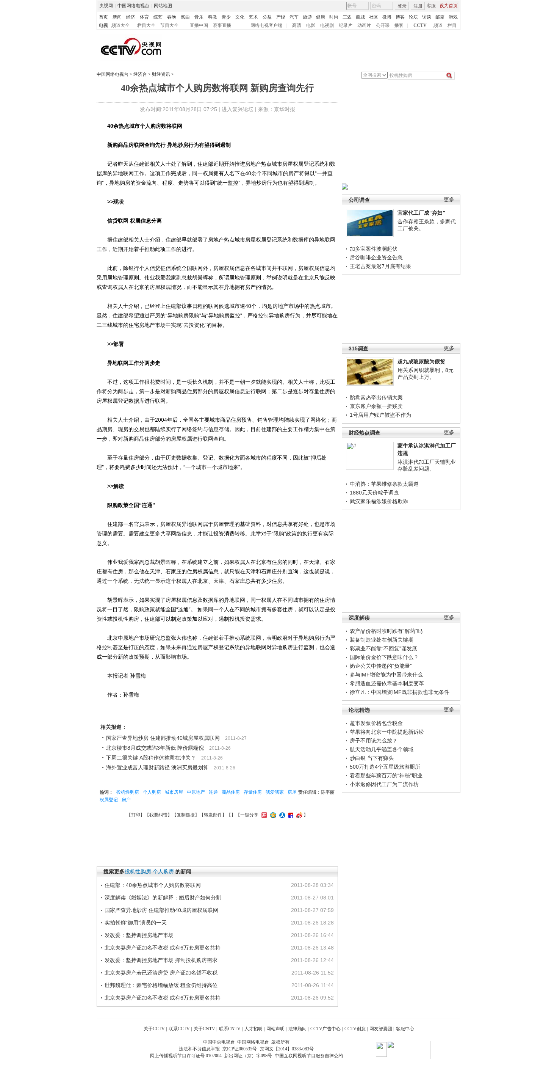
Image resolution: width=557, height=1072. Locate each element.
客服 (431, 5)
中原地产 (196, 792)
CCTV (420, 25)
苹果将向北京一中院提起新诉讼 (387, 732)
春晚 (171, 17)
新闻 (117, 17)
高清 (296, 25)
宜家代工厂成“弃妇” (421, 213)
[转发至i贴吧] (289, 815)
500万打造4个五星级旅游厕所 (385, 767)
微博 (386, 17)
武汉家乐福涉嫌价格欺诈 (379, 501)
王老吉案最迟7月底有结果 (380, 266)
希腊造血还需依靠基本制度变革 (387, 683)
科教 (212, 17)
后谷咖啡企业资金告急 (376, 257)
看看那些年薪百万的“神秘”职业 (386, 775)
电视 (103, 25)
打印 (135, 815)
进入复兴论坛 (237, 109)
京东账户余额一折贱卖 (376, 406)
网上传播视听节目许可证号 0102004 (186, 1055)
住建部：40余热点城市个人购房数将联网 (153, 885)
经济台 (140, 74)
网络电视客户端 (266, 25)
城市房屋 (174, 792)
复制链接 (186, 815)
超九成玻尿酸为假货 (421, 361)
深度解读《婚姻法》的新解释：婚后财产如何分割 (163, 898)
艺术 (253, 17)
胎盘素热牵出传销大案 (376, 397)
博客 (400, 17)
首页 (103, 17)
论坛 (413, 17)
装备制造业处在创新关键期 (381, 640)
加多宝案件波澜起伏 (373, 249)
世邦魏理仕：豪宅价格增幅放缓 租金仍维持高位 (161, 985)
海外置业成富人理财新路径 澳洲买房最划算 (157, 767)
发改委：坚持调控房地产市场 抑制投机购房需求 (161, 960)
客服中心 (405, 1028)
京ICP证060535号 (239, 1049)
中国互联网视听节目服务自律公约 (309, 1055)
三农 (347, 17)
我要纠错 (158, 815)
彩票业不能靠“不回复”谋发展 (383, 648)
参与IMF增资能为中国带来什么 (386, 675)
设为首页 (449, 5)
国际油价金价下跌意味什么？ (384, 657)
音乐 (198, 17)
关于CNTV (204, 1028)
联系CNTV (230, 1028)
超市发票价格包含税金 (376, 723)
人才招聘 (253, 1028)
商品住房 (231, 792)
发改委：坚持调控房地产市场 (139, 935)
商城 (360, 17)
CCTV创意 (355, 1028)
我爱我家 (275, 792)
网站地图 (163, 5)
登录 (402, 6)
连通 (213, 792)
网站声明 (275, 1028)
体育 (144, 17)
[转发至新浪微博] (298, 815)
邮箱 (439, 17)
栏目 (452, 25)
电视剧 (327, 25)
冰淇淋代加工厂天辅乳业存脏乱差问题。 (426, 465)
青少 (226, 17)
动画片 (364, 25)
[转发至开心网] (263, 815)
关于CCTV (154, 1028)
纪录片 (345, 25)
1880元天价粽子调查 (374, 493)
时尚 (333, 17)
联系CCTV (179, 1028)
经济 (130, 17)
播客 (399, 25)
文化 (239, 17)
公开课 (383, 25)
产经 (280, 17)
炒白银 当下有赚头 (372, 758)
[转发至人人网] (281, 815)
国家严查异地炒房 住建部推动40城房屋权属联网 (163, 738)
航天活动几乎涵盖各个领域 (381, 749)
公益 (267, 17)
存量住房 (253, 792)
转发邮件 (213, 815)
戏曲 (185, 17)
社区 (373, 17)
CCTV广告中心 (325, 1028)
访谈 (426, 17)
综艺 (158, 17)
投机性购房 (127, 792)
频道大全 (120, 25)
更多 (449, 199)
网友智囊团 (380, 1028)
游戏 (453, 17)
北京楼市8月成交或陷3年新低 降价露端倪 (155, 748)
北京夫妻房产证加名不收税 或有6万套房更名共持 (163, 948)
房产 (126, 799)
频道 (438, 25)
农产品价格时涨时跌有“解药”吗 (386, 631)
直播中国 (199, 25)
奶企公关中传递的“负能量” (381, 666)
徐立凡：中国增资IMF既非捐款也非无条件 (399, 692)
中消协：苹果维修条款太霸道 (384, 484)
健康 (320, 17)
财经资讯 (161, 74)
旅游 (307, 17)
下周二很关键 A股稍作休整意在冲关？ (151, 758)
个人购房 (152, 792)
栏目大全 (146, 25)
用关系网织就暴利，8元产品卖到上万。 (425, 373)
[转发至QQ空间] (272, 815)
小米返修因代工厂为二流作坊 (384, 784)
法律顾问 (297, 1028)
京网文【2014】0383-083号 (287, 1049)
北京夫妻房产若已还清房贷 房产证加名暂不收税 (161, 973)
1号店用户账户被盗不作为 (380, 415)
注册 (417, 6)
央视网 (106, 5)
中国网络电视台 (133, 5)
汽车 (294, 17)
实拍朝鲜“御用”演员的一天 (136, 923)
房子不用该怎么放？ (373, 741)
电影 (310, 25)
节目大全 (169, 25)
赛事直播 (222, 25)
